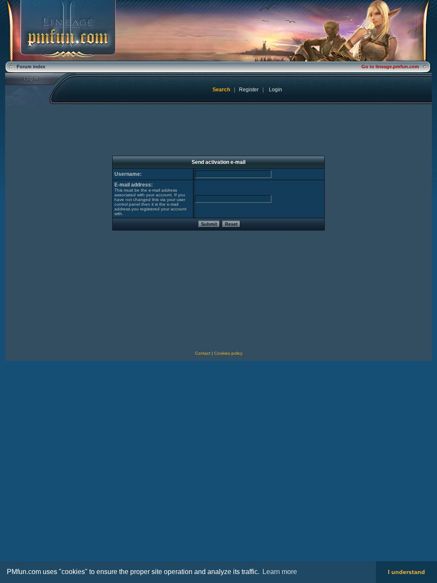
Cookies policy (228, 353)
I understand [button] (406, 571)
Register (249, 90)
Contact (202, 353)
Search (221, 90)
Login (36, 79)
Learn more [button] (279, 571)
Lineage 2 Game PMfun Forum (218, 30)
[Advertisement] (76, 290)
